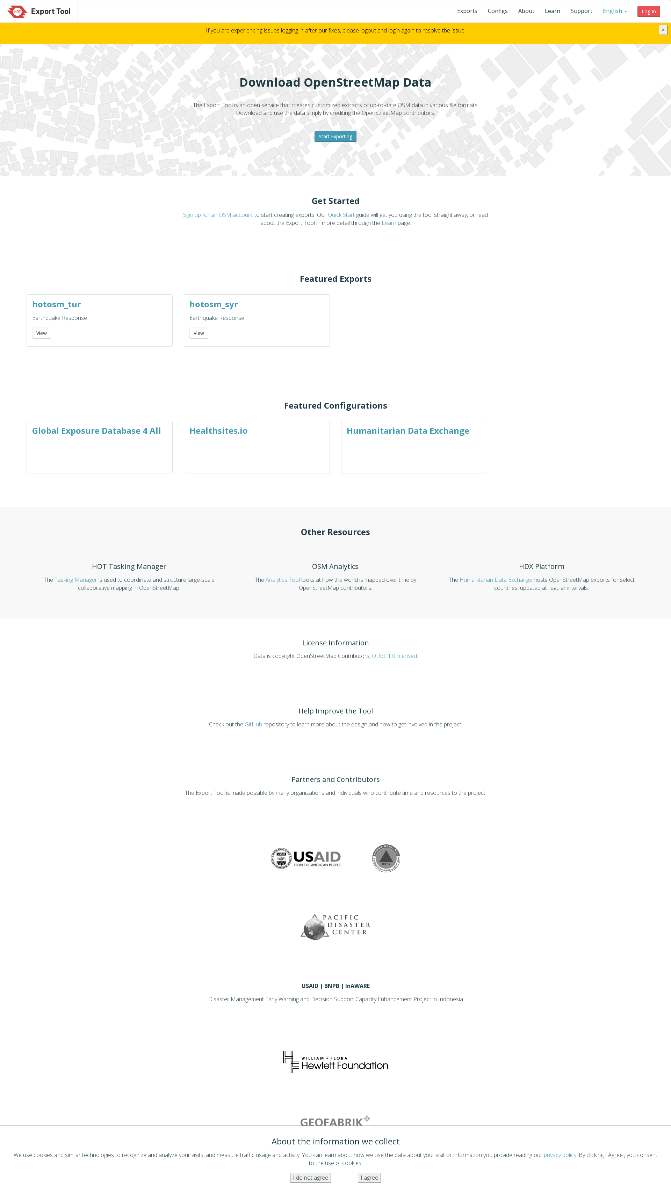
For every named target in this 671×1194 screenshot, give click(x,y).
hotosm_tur (56, 304)
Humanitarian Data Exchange (408, 430)
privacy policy (560, 1155)
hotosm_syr (213, 304)
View (41, 333)
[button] (615, 10)
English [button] (612, 11)
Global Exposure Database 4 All (96, 430)
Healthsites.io (218, 430)
